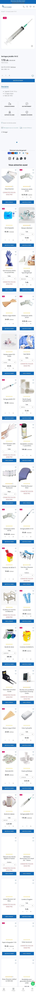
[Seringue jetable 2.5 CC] (27, 516)
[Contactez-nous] (33, 984)
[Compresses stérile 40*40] (9, 516)
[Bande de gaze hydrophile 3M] (27, 386)
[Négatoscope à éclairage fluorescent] (9, 473)
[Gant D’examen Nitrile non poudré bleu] (9, 258)
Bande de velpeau (9, 814)
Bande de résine (9, 647)
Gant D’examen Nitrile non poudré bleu (9, 271)
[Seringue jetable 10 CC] (27, 801)
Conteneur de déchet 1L (9, 567)
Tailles (9, 276)
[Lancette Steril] (27, 597)
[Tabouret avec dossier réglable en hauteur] (9, 844)
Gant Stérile (26, 354)
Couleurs (27, 572)
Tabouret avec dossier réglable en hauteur (9, 857)
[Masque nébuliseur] (27, 215)
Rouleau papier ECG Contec (9, 355)
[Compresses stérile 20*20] (27, 303)
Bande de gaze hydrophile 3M (27, 400)
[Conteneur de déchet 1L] (9, 555)
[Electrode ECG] (9, 758)
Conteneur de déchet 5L (27, 647)
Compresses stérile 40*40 (9, 529)
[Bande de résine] (9, 634)
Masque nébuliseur (26, 228)
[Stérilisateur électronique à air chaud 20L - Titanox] (27, 844)
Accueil (3, 11)
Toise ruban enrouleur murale (9, 690)
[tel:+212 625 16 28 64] (23, 6)
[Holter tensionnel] (27, 930)
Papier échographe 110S (9, 942)
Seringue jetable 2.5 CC (26, 529)
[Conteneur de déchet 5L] (27, 634)
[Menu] (34, 6)
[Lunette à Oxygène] (27, 887)
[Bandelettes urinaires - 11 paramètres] (27, 431)
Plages (9, 491)
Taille (27, 231)
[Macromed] (6, 6)
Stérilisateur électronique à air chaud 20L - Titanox (27, 858)
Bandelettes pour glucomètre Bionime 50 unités (27, 981)
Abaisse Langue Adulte (9, 315)
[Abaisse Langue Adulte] (9, 303)
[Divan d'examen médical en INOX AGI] (9, 967)
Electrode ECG (9, 771)
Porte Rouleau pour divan (26, 487)
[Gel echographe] (9, 215)
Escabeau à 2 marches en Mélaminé (9, 610)
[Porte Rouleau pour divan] (27, 473)
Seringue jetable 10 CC (26, 814)
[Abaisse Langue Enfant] (9, 715)
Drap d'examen (9, 189)
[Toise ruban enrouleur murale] (9, 677)
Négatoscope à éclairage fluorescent (9, 487)
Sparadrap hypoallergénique (27, 271)
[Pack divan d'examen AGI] (27, 555)
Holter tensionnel (27, 942)
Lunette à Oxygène (26, 899)
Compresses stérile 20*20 (26, 316)
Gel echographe (9, 228)
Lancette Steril (27, 610)
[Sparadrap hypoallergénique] (27, 258)
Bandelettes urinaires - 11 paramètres (26, 444)
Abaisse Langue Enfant (9, 728)
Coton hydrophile (27, 728)
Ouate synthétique (27, 771)
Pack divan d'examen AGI (27, 568)
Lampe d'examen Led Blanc (9, 900)
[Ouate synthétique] (27, 758)
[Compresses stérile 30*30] (27, 176)
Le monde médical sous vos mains (18, 2)
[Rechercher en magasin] (27, 6)
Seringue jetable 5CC (9, 399)
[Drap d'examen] (9, 176)
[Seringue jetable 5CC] (9, 386)
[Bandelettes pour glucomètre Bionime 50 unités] (27, 967)
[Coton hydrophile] (27, 715)
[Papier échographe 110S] (9, 930)
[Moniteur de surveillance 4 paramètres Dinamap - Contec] (27, 677)
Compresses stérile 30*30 (26, 190)
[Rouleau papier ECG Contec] (9, 342)
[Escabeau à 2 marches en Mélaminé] (9, 597)
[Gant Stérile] (27, 342)
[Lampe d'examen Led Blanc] (9, 887)
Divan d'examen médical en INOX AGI (9, 980)
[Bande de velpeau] (9, 801)
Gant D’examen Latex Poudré (9, 444)
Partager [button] (5, 132)
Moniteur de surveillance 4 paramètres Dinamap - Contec (27, 691)
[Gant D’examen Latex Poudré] (9, 431)
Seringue (13, 67)
